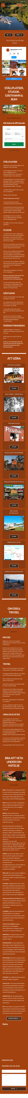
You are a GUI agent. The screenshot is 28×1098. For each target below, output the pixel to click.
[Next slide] (22, 111)
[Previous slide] (6, 111)
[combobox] (23, 1)
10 (20, 118)
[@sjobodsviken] (7, 50)
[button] (26, 5)
